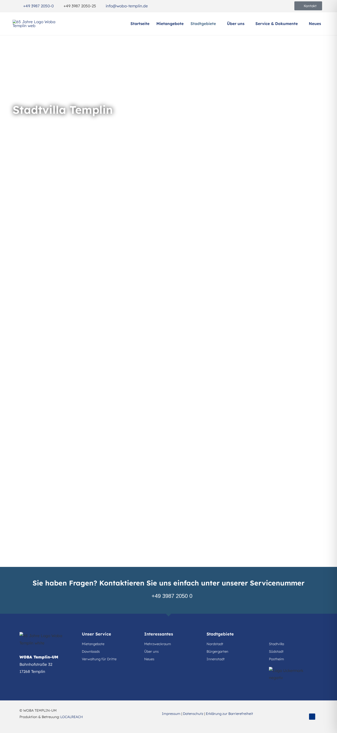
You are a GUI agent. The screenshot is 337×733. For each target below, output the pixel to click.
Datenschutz (193, 713)
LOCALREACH (71, 717)
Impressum (171, 713)
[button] (218, 24)
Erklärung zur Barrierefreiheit (229, 713)
